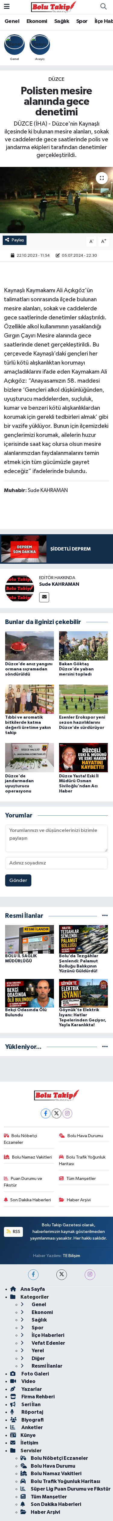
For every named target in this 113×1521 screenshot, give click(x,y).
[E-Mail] (44, 597)
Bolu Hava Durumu (85, 1136)
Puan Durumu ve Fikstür (23, 1181)
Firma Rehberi (37, 1396)
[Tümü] (105, 915)
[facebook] (33, 1274)
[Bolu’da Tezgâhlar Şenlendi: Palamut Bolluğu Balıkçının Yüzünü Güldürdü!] (83, 939)
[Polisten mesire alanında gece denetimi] (56, 200)
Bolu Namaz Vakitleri (32, 1157)
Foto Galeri (34, 1373)
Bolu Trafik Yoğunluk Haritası (82, 1160)
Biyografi (32, 1419)
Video (28, 1381)
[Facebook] (46, 1113)
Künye (28, 1435)
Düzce (56, 79)
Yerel (37, 1350)
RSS (16, 1231)
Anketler (31, 1427)
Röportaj (31, 1412)
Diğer (38, 1358)
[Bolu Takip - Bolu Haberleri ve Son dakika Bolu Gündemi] (53, 7)
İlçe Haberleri (47, 1335)
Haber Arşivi (79, 1200)
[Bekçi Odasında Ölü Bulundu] (29, 993)
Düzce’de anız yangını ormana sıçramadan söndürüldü (28, 669)
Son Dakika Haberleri (30, 1200)
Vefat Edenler (48, 1343)
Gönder (18, 880)
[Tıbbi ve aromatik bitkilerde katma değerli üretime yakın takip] (29, 699)
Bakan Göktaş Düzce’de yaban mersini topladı (76, 669)
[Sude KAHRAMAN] (19, 588)
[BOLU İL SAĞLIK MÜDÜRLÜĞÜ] (29, 939)
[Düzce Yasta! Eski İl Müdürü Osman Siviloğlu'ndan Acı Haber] (83, 757)
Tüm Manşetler (81, 1178)
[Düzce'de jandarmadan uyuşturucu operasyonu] (29, 757)
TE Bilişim (71, 1255)
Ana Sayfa (32, 1289)
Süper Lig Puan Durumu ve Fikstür (71, 1488)
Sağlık (61, 21)
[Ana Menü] (7, 6)
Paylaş (18, 240)
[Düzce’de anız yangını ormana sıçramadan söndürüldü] (29, 645)
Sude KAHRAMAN (59, 584)
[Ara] (103, 7)
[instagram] (90, 1274)
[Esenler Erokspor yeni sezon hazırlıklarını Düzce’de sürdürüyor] (83, 699)
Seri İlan (30, 1404)
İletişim (29, 1442)
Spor (82, 21)
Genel (12, 21)
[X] (56, 1113)
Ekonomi (37, 21)
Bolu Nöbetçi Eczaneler (20, 1139)
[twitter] (61, 1274)
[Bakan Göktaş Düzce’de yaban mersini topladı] (83, 645)
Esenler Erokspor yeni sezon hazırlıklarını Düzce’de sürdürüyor (82, 722)
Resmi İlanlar (46, 1366)
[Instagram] (67, 1113)
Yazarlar (31, 1389)
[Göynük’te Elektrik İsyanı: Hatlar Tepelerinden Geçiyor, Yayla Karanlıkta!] (83, 993)
